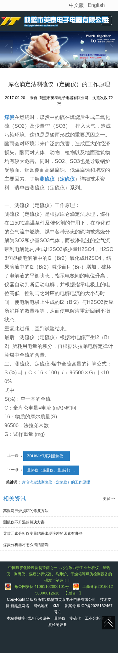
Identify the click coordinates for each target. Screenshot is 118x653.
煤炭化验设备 (38, 618)
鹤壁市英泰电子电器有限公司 (71, 599)
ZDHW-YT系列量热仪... (46, 456)
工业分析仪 (94, 618)
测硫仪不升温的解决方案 (24, 522)
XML (56, 606)
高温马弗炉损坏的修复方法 (25, 511)
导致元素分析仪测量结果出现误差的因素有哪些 (42, 533)
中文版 (76, 5)
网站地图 (40, 606)
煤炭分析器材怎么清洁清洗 (25, 545)
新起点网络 (19, 606)
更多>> (109, 498)
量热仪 (59, 618)
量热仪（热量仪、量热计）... (51, 470)
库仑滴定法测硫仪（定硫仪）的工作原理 (56, 482)
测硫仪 (75, 618)
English (96, 5)
